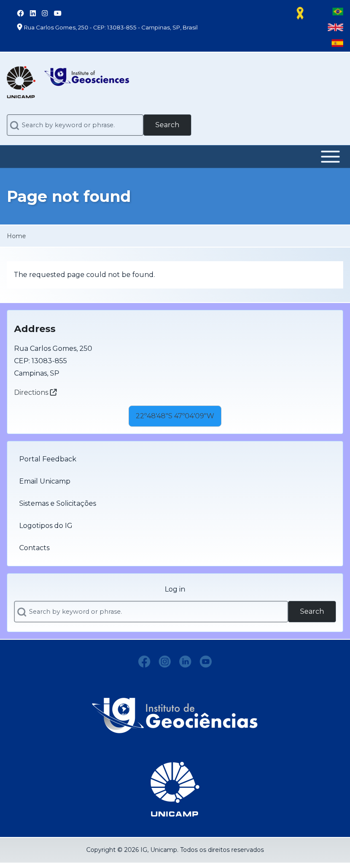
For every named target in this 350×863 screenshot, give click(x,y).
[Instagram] (164, 661)
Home (16, 236)
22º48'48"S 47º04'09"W (175, 416)
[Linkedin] (185, 661)
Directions (32, 392)
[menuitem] (175, 459)
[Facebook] (144, 661)
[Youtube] (205, 661)
